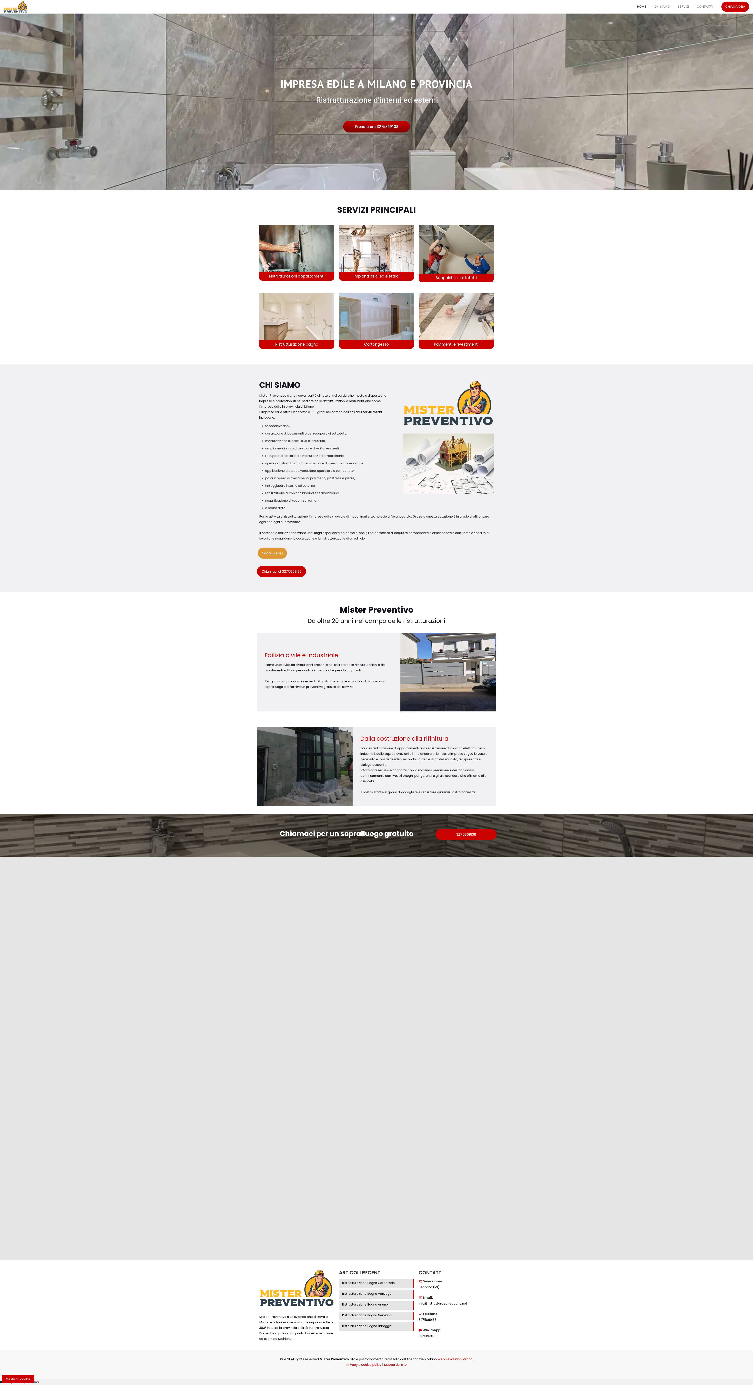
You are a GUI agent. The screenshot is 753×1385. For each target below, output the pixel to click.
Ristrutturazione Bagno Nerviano (367, 1315)
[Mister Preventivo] (15, 6)
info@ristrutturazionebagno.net (443, 1303)
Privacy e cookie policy (363, 1364)
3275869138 (428, 1319)
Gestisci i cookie (18, 1379)
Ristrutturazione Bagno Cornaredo (368, 1283)
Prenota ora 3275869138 (376, 126)
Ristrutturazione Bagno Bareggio (367, 1326)
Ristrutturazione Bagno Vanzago (366, 1293)
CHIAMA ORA (735, 6)
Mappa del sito (395, 1364)
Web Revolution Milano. (455, 1359)
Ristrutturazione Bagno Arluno (365, 1304)
